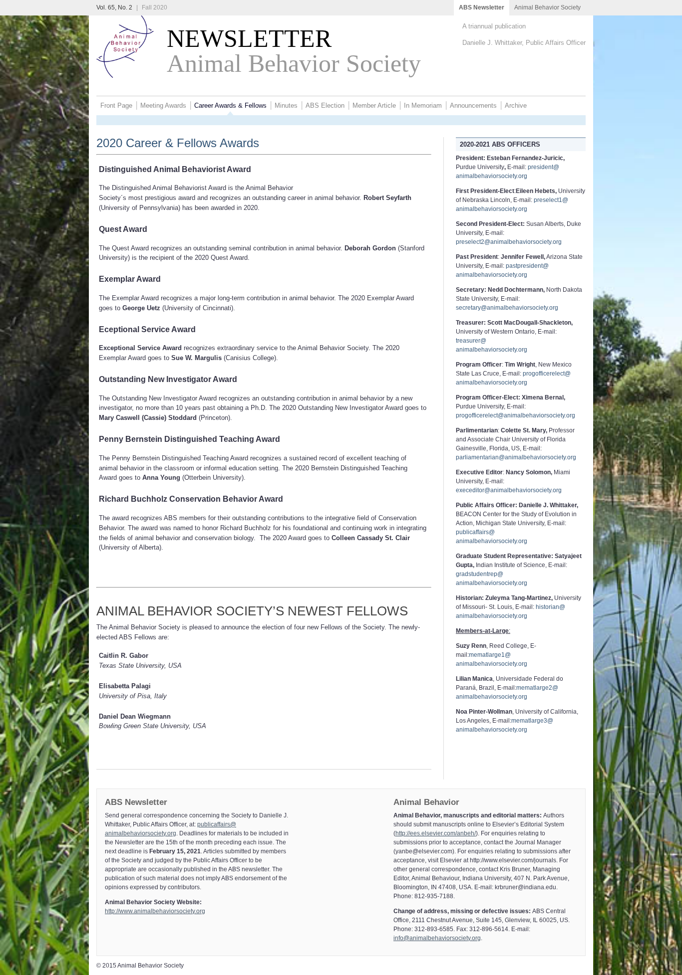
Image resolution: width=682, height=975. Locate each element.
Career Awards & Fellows (230, 105)
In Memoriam (423, 105)
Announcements (473, 105)
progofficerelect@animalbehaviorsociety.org (515, 415)
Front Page (116, 105)
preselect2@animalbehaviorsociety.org (509, 241)
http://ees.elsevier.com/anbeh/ (435, 833)
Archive (516, 105)
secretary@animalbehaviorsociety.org (507, 307)
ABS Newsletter (481, 7)
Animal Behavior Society (547, 7)
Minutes (286, 105)
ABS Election (325, 105)
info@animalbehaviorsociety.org (437, 938)
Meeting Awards (163, 105)
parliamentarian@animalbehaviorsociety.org (516, 457)
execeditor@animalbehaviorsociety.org (509, 490)
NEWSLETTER (243, 38)
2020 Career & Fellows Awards (177, 143)
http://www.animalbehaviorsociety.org (155, 911)
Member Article (374, 105)
